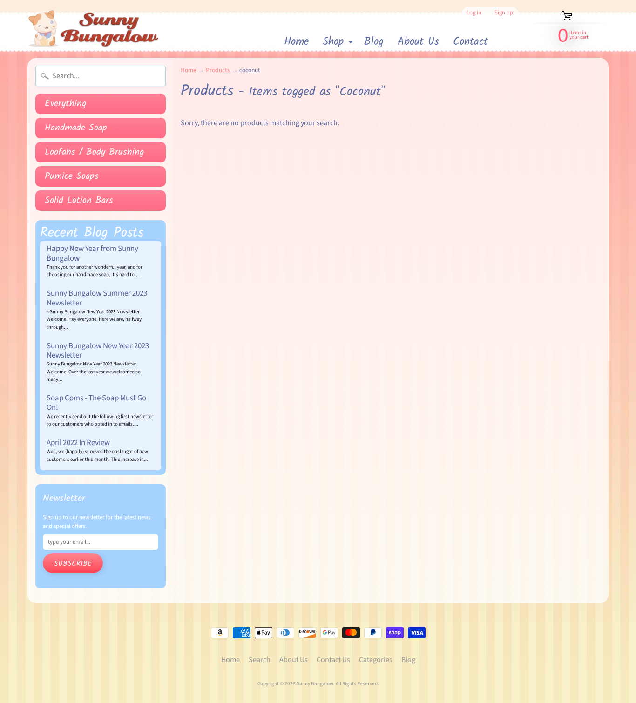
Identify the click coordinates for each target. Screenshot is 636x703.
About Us (418, 42)
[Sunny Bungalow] (93, 28)
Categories (375, 660)
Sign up (503, 13)
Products (218, 70)
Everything (66, 103)
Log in (474, 13)
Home (296, 42)
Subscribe (73, 563)
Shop (339, 43)
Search (260, 660)
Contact (470, 42)
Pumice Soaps (72, 176)
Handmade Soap (76, 128)
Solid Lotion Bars (79, 200)
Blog (374, 42)
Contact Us (333, 660)
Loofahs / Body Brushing (94, 152)
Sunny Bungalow (315, 683)
